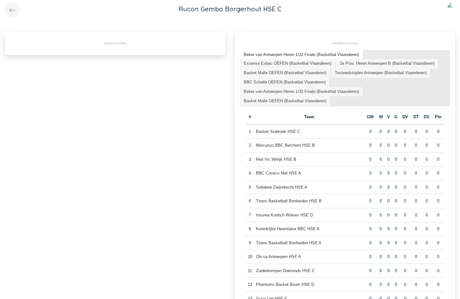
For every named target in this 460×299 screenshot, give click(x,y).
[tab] (301, 55)
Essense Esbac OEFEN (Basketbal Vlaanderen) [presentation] (287, 63)
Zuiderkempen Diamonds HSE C (285, 270)
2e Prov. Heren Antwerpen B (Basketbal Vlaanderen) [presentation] (387, 63)
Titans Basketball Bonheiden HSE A (288, 243)
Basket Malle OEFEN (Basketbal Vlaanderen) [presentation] (285, 72)
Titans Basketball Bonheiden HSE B (289, 201)
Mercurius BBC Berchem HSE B (285, 145)
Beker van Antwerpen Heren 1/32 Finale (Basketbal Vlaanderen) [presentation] (301, 54)
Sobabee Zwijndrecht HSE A (281, 187)
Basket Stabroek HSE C (278, 131)
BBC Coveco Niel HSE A (278, 173)
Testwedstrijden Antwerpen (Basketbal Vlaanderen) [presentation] (381, 72)
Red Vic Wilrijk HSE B (276, 159)
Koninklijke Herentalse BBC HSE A (287, 228)
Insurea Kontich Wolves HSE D (284, 215)
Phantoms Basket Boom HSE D (285, 284)
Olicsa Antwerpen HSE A (278, 256)
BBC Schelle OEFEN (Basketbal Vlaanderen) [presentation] (285, 82)
